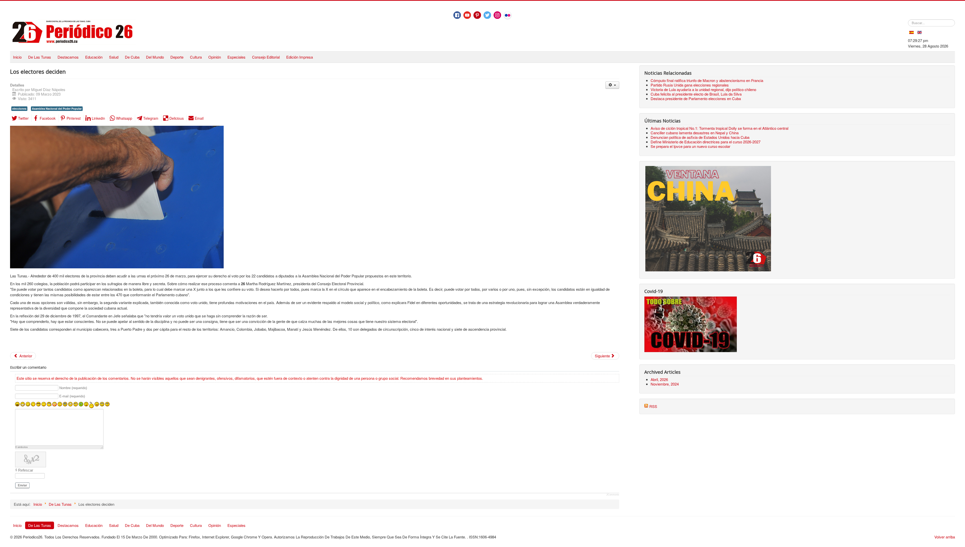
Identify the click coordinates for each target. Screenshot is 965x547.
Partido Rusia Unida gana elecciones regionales (690, 85)
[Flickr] (508, 15)
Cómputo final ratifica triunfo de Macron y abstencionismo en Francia (707, 80)
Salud (113, 57)
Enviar (22, 485)
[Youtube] (467, 15)
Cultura (196, 57)
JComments (612, 494)
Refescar (25, 470)
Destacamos (68, 57)
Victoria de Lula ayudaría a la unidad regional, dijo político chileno (703, 89)
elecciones (19, 108)
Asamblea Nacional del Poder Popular (57, 108)
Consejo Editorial (266, 57)
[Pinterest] (477, 15)
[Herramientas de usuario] (612, 85)
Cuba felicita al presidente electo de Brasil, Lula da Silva (696, 94)
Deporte (176, 57)
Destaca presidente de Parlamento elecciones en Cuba (696, 98)
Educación (94, 57)
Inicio (17, 57)
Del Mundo (155, 57)
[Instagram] (497, 15)
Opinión (214, 57)
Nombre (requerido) (73, 388)
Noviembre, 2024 (665, 384)
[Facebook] (457, 15)
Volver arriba (944, 536)
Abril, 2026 (659, 379)
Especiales (236, 57)
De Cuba (132, 57)
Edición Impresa (299, 57)
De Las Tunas (39, 57)
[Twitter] (487, 15)
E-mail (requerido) (72, 396)
